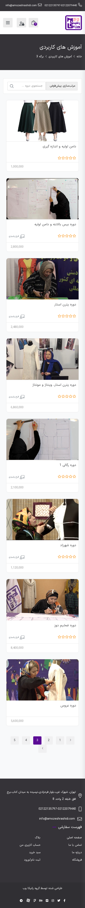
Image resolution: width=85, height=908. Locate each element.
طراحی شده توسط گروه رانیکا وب (42, 888)
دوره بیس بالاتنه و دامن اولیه (55, 224)
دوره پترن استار (65, 304)
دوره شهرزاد (68, 545)
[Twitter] (58, 901)
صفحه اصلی (74, 837)
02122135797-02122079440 (61, 5)
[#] (21, 901)
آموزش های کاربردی (60, 56)
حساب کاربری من (30, 845)
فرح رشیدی (14, 236)
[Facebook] (64, 901)
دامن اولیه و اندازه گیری (59, 146)
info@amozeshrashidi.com (21, 5)
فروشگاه (77, 860)
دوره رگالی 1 (67, 465)
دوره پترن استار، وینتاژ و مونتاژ (54, 384)
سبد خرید (34, 852)
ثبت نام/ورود (32, 860)
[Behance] (40, 901)
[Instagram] (53, 901)
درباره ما (77, 852)
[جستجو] (11, 86)
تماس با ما (75, 845)
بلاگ (37, 837)
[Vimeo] (47, 901)
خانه (79, 56)
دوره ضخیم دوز (65, 625)
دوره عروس (68, 705)
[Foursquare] (35, 901)
